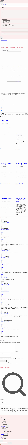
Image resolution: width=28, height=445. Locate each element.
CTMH (4, 49)
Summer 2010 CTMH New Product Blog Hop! (6, 114)
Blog (3, 8)
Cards (2, 49)
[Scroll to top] (1, 414)
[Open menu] (1, 36)
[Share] (14, 110)
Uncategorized (14, 49)
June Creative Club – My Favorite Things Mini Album (21, 200)
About (2, 437)
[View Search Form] (1, 2)
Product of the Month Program (8, 25)
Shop (2, 419)
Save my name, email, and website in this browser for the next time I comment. (12, 358)
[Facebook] (14, 107)
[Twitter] (14, 109)
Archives (1, 401)
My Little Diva (19, 134)
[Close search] (1, 441)
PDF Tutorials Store (6, 21)
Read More (18, 214)
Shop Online (16, 364)
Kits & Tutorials (3, 426)
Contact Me (5, 34)
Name (12, 353)
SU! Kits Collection (6, 22)
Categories (1, 404)
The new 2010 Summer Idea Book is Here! (22, 114)
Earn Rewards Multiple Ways (7, 24)
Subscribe (2, 434)
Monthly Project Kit (6, 20)
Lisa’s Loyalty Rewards (6, 26)
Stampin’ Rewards (6, 27)
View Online (12, 364)
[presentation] (21, 125)
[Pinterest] (14, 108)
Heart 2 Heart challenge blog (15, 66)
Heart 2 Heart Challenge (8, 49)
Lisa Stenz (3, 50)
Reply (2, 225)
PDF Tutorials (5, 424)
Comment (16, 351)
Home (3, 7)
